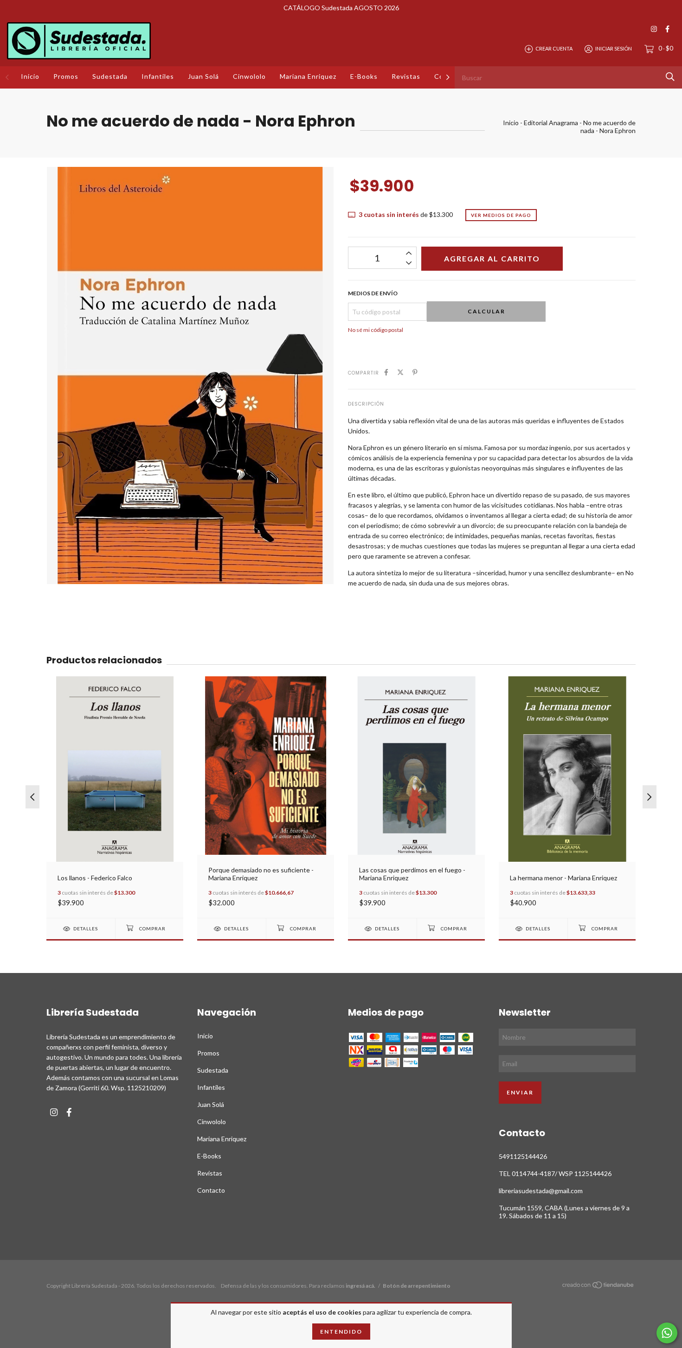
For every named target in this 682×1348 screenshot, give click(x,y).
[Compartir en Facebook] (386, 372)
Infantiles (158, 76)
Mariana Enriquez (308, 76)
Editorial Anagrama (551, 123)
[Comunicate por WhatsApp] (666, 1333)
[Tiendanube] (598, 1287)
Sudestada (110, 76)
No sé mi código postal (375, 329)
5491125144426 (523, 1156)
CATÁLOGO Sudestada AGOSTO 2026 (341, 8)
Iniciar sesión (613, 48)
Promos (65, 76)
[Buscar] (670, 77)
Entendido (341, 1331)
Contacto (211, 1190)
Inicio (30, 76)
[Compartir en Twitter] (400, 372)
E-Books (364, 76)
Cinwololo (249, 76)
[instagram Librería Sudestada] (654, 29)
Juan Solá (203, 76)
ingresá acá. (360, 1285)
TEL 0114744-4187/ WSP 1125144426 (555, 1173)
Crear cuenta (554, 48)
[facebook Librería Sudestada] (667, 29)
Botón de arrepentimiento (416, 1285)
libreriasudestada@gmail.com (541, 1191)
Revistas (406, 76)
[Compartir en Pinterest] (415, 372)
